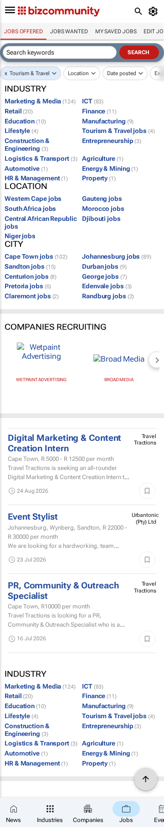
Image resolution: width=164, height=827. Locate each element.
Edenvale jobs (107, 286)
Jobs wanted (69, 31)
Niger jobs (20, 236)
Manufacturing (107, 121)
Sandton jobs (30, 266)
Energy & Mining (110, 168)
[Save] (147, 491)
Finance (99, 111)
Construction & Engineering (27, 144)
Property (99, 178)
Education (25, 121)
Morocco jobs (103, 208)
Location (78, 73)
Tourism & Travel (30, 73)
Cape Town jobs (36, 256)
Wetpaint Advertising (41, 379)
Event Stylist (33, 517)
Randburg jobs (108, 296)
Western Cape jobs (33, 198)
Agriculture (102, 158)
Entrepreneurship (111, 140)
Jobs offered (23, 31)
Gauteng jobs (102, 198)
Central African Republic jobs (41, 222)
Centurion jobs (30, 276)
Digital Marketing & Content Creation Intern (64, 443)
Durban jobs (104, 266)
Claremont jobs (32, 296)
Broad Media (118, 379)
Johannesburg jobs (116, 256)
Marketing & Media (40, 101)
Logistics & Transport (41, 158)
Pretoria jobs (28, 286)
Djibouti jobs (101, 218)
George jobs (104, 276)
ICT (92, 101)
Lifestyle (21, 130)
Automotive (26, 168)
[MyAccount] (155, 11)
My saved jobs (116, 31)
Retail (19, 111)
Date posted (121, 73)
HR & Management (36, 178)
